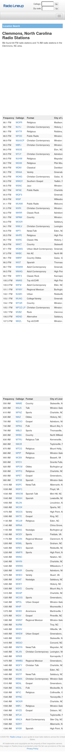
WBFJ (18, 144)
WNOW (19, 493)
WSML (19, 543)
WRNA (19, 525)
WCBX (19, 457)
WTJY (18, 153)
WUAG (19, 298)
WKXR (19, 570)
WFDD (19, 135)
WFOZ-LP (20, 307)
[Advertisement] (32, 82)
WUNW (19, 203)
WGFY (19, 665)
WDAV (19, 167)
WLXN (19, 651)
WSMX (19, 678)
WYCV (19, 462)
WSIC (18, 638)
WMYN (19, 647)
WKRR (19, 212)
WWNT (19, 620)
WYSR (19, 728)
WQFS (19, 194)
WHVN (19, 561)
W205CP (20, 140)
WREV (19, 547)
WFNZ (19, 412)
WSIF (18, 199)
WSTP (19, 674)
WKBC (19, 253)
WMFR (19, 552)
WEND (19, 316)
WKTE (19, 516)
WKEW (19, 633)
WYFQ (19, 471)
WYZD (19, 710)
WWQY (19, 181)
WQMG (19, 248)
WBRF (19, 257)
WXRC (19, 239)
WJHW (19, 158)
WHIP (18, 606)
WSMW (19, 266)
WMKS (19, 280)
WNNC (19, 556)
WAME (19, 403)
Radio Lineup (15, 736)
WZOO (19, 421)
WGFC (19, 489)
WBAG (19, 529)
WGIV (18, 615)
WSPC (19, 484)
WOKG (19, 176)
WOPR (19, 122)
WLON (19, 502)
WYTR (19, 131)
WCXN (19, 538)
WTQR (19, 302)
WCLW (19, 520)
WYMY (19, 289)
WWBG (19, 660)
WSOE (19, 149)
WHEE (19, 610)
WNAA (19, 172)
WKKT (19, 244)
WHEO (19, 574)
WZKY (19, 723)
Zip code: (37, 8)
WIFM (18, 284)
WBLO (19, 430)
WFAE (19, 190)
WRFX (19, 275)
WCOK (19, 507)
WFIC (18, 692)
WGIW (19, 162)
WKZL (19, 321)
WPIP (18, 452)
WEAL (19, 683)
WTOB (19, 480)
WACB (19, 443)
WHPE (19, 235)
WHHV (19, 629)
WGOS (19, 511)
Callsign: (37, 4)
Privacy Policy (32, 748)
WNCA (19, 719)
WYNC (19, 696)
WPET (19, 475)
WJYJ (18, 126)
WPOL (19, 601)
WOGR (19, 221)
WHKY (19, 583)
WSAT (19, 579)
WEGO (19, 642)
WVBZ (19, 311)
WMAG (19, 271)
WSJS (18, 407)
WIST (18, 262)
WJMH (19, 293)
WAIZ (18, 416)
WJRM (19, 624)
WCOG (19, 597)
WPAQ (19, 425)
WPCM (19, 466)
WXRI (18, 208)
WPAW (19, 217)
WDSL (19, 687)
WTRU (19, 439)
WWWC (19, 565)
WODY (19, 534)
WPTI (18, 230)
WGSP (19, 592)
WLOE (19, 669)
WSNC (19, 185)
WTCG (19, 448)
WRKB (19, 656)
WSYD (19, 588)
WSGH (19, 498)
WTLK (19, 714)
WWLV (19, 226)
